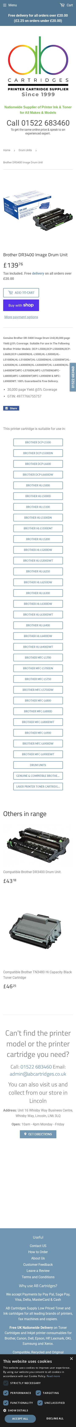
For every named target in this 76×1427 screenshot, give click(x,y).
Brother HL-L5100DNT (38, 528)
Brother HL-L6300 (38, 593)
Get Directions (40, 1134)
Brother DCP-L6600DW (38, 474)
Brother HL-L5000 (38, 485)
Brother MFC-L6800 (38, 700)
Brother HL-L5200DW (38, 550)
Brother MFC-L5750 (38, 679)
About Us (38, 1258)
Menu (12, 5)
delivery (38, 273)
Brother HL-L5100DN (38, 517)
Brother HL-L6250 (38, 571)
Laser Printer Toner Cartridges (38, 786)
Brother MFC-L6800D (38, 711)
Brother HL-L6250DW (38, 582)
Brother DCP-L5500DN (38, 453)
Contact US (38, 1246)
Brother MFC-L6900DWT (38, 754)
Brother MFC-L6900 (38, 732)
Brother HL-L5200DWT (38, 560)
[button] (38, 1410)
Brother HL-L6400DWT (38, 646)
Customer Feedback (38, 1265)
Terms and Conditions (38, 1277)
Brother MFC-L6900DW (38, 743)
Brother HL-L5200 (38, 539)
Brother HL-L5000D (38, 496)
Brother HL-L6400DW (38, 636)
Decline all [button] (55, 1418)
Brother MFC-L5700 (38, 657)
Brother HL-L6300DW (38, 603)
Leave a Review (38, 1271)
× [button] (71, 1358)
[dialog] (38, 1390)
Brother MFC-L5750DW (38, 689)
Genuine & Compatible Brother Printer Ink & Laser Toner (39, 775)
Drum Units (25, 150)
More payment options (21, 317)
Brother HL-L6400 (38, 625)
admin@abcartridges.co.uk (38, 1074)
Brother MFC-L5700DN (38, 668)
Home (6, 150)
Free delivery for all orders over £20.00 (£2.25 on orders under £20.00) (38, 18)
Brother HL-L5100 (38, 507)
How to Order (38, 1252)
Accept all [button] (20, 1418)
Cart (69, 5)
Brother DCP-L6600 (38, 464)
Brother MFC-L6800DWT (38, 722)
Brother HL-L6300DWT (38, 614)
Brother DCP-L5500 (38, 442)
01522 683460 (45, 123)
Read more (53, 1376)
